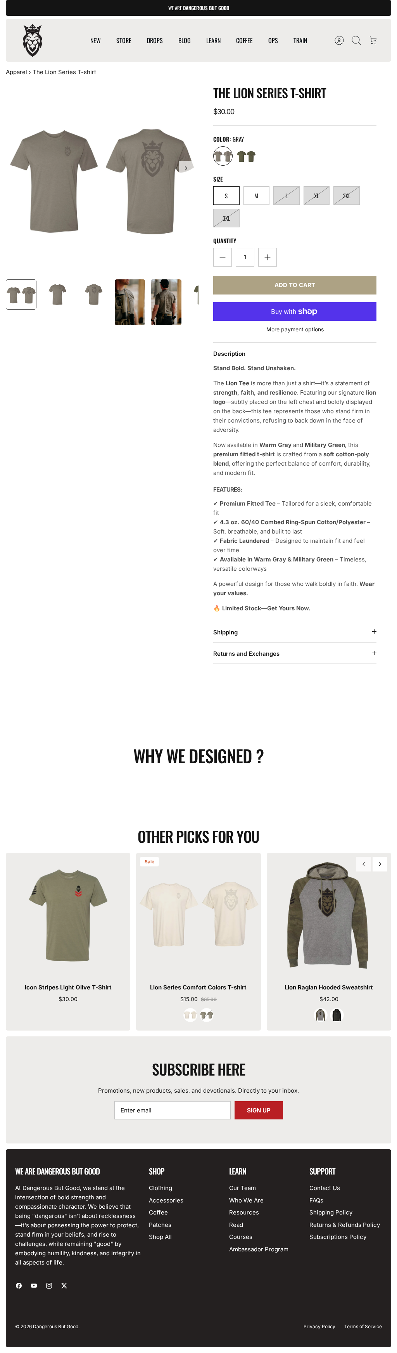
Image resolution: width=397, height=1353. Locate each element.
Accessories (166, 1200)
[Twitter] (64, 1285)
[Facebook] (18, 1285)
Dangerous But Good (55, 1326)
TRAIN (300, 40)
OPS (273, 40)
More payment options (295, 329)
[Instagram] (49, 1285)
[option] (102, 177)
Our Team (242, 1188)
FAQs (316, 1200)
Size (218, 179)
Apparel (16, 72)
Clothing (160, 1188)
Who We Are (246, 1200)
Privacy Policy (319, 1326)
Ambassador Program (258, 1249)
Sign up (259, 1110)
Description (229, 353)
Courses (240, 1236)
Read (236, 1224)
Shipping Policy (330, 1212)
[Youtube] (33, 1285)
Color (228, 139)
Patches (160, 1224)
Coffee (158, 1212)
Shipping (225, 632)
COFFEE (244, 40)
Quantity (224, 241)
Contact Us (324, 1188)
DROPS (155, 40)
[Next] (186, 168)
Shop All (160, 1236)
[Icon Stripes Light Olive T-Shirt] (68, 915)
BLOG (184, 40)
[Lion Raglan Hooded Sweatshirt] (329, 915)
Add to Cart (294, 285)
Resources (244, 1212)
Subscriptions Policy (337, 1236)
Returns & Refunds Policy (344, 1224)
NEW (95, 40)
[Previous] (363, 864)
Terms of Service (363, 1326)
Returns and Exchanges (246, 653)
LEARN (213, 40)
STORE (123, 40)
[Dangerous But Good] (32, 40)
